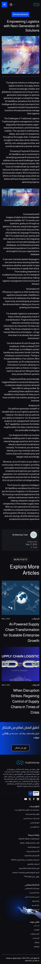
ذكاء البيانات (35, 914)
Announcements (20, 14)
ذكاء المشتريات (34, 893)
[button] (13, 4)
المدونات (35, 619)
